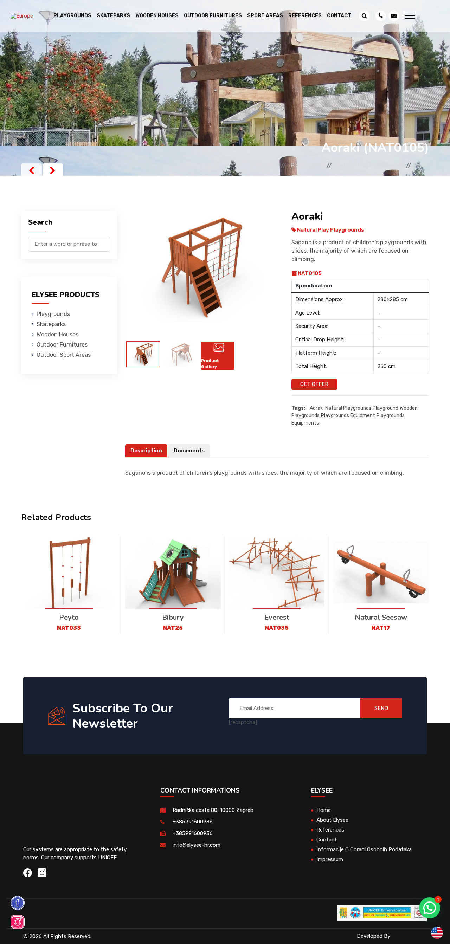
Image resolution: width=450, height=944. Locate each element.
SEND (381, 708)
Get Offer (314, 384)
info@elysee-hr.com (196, 845)
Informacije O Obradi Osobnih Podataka (364, 849)
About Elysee (332, 820)
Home (270, 165)
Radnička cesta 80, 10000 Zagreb (213, 810)
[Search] (104, 241)
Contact (339, 16)
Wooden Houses (57, 334)
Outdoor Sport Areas (64, 354)
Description (146, 450)
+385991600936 (193, 822)
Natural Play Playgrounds (370, 165)
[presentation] (31, 170)
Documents (189, 450)
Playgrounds (307, 165)
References (305, 16)
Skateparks (51, 324)
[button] (429, 907)
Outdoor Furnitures (62, 344)
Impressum (329, 859)
